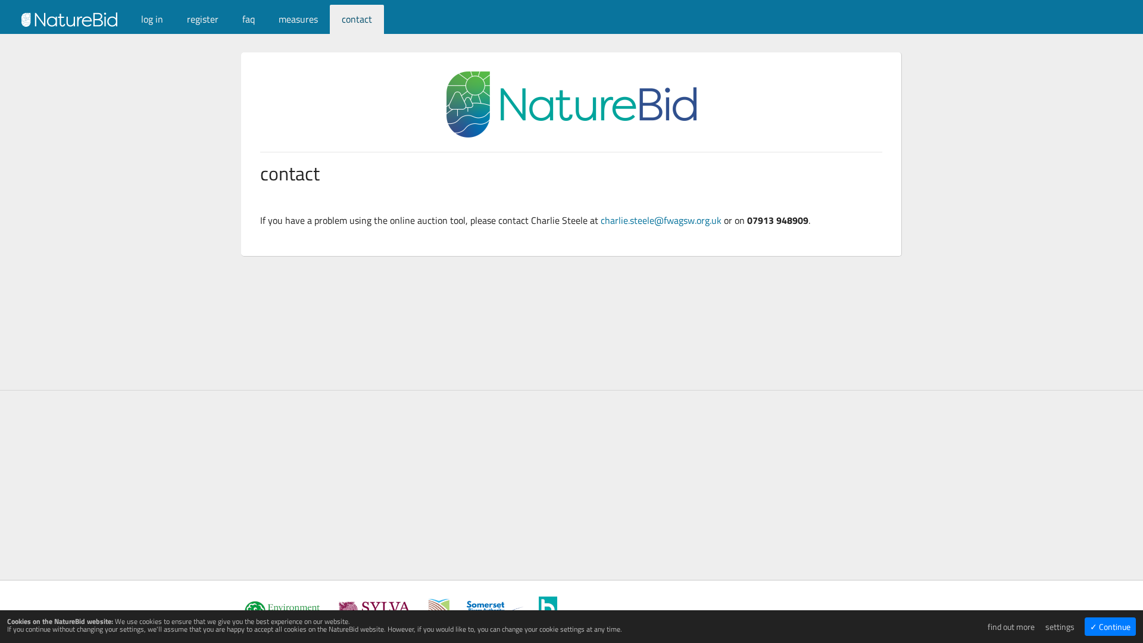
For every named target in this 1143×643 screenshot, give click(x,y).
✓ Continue (1110, 626)
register (202, 19)
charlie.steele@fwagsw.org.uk (661, 220)
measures (298, 19)
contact (357, 19)
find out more (1011, 626)
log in (152, 19)
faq (248, 19)
